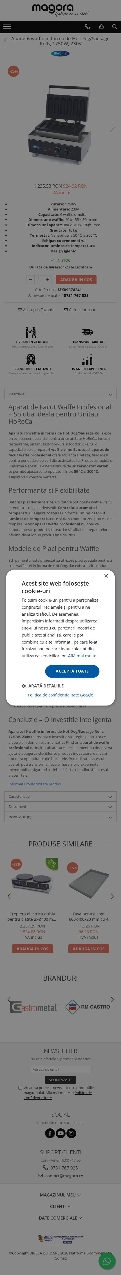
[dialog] (60, 637)
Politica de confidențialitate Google (60, 695)
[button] (43, 685)
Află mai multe (82, 656)
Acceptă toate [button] (72, 671)
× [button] (106, 576)
